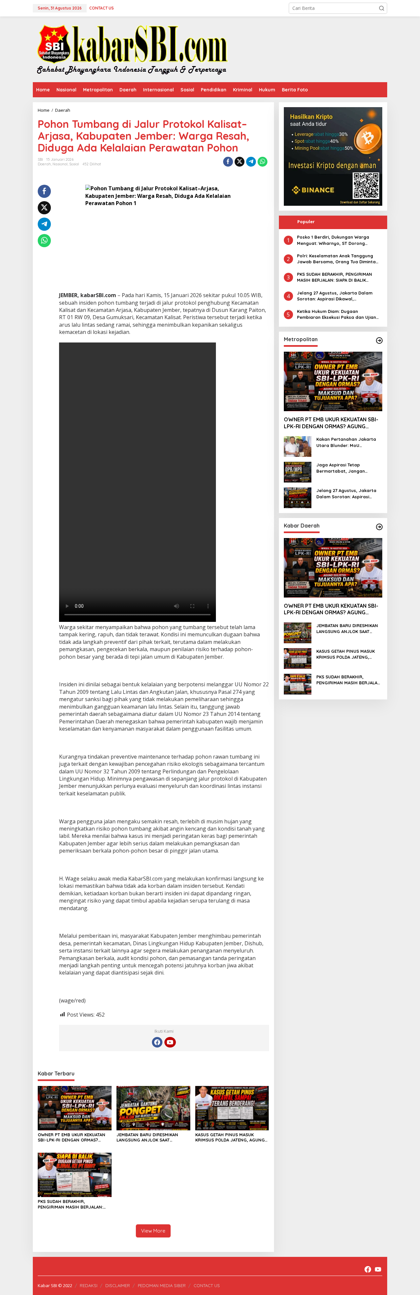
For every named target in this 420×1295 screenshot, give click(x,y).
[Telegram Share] (251, 162)
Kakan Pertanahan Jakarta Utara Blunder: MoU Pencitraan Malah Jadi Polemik (346, 442)
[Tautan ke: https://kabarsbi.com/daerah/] (379, 527)
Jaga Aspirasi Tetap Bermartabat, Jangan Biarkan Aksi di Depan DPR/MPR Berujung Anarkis (345, 468)
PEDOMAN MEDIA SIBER (162, 1285)
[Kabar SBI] (132, 49)
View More (153, 1231)
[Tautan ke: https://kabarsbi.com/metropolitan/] (379, 340)
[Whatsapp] (262, 162)
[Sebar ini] (228, 162)
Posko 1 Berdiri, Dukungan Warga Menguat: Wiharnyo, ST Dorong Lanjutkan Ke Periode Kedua (333, 240)
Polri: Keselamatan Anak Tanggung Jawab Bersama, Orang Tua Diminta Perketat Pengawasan (336, 258)
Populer (306, 221)
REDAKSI (88, 1285)
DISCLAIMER (117, 1285)
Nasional (60, 164)
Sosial (74, 164)
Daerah (44, 164)
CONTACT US (207, 1285)
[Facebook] (157, 1042)
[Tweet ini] (239, 162)
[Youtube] (170, 1042)
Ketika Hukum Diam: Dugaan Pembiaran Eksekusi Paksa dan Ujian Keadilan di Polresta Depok (336, 314)
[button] (381, 8)
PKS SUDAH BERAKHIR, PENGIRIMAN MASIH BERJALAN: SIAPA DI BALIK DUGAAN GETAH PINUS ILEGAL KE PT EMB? (70, 1204)
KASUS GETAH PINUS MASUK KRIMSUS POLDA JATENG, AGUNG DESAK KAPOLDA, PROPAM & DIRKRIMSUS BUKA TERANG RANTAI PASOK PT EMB (231, 1137)
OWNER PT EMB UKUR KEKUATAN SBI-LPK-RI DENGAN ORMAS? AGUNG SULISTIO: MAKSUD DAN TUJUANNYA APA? (71, 1137)
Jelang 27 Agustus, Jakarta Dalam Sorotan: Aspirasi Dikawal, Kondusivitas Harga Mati (334, 295)
